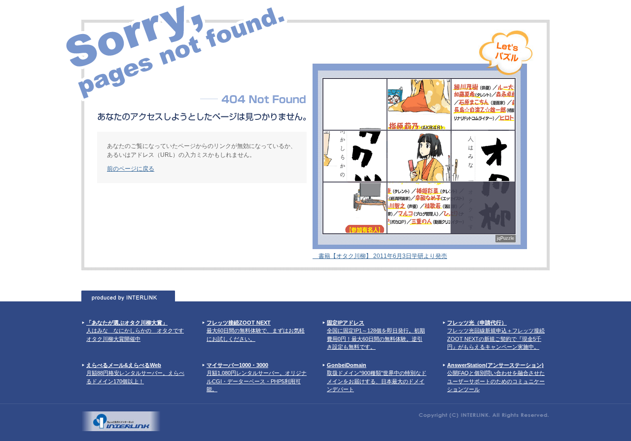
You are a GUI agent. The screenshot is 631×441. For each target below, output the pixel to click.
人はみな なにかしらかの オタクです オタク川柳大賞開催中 (135, 331)
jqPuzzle (505, 238)
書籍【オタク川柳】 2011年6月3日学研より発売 (380, 256)
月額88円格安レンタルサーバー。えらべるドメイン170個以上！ (135, 373)
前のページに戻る (130, 168)
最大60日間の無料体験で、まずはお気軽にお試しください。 (256, 331)
